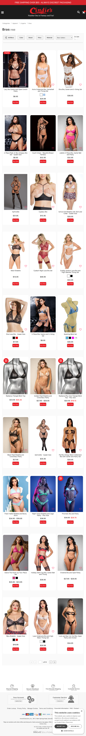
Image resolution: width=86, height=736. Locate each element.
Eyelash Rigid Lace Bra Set (43, 270)
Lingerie (23, 23)
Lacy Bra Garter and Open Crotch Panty (15, 90)
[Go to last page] (54, 662)
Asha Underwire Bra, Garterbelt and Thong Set (43, 90)
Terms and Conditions (46, 708)
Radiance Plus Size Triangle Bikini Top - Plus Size (70, 396)
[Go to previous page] (35, 662)
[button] (2, 13)
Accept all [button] (61, 726)
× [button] (81, 711)
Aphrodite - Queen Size (43, 455)
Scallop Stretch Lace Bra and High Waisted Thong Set (70, 271)
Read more (69, 722)
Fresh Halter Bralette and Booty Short (16, 514)
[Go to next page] (50, 662)
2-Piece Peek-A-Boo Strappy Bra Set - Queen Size (15, 153)
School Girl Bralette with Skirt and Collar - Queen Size (70, 212)
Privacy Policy (21, 708)
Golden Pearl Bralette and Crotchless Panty (43, 396)
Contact (76, 708)
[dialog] (68, 721)
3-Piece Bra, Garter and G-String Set (43, 335)
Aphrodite (15, 212)
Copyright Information (61, 708)
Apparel (15, 23)
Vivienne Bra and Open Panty (70, 573)
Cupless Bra (43, 212)
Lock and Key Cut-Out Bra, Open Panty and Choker (70, 637)
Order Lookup (11, 708)
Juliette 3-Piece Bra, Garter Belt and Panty (70, 153)
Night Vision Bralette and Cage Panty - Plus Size (43, 514)
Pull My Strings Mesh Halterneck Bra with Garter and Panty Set (70, 455)
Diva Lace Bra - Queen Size (15, 334)
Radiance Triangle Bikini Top (15, 396)
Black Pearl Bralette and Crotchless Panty (15, 455)
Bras (30, 23)
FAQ (71, 708)
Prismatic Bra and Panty (70, 514)
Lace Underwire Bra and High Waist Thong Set (43, 637)
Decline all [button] (75, 726)
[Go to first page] (31, 662)
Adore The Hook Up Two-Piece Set (16, 573)
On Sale (76, 36)
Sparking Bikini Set (70, 334)
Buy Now (15, 102)
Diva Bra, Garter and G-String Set (70, 89)
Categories (6, 23)
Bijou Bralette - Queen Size (15, 636)
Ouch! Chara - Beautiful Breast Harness (43, 153)
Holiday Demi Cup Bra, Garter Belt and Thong (43, 573)
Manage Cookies (32, 708)
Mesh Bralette (16, 270)
